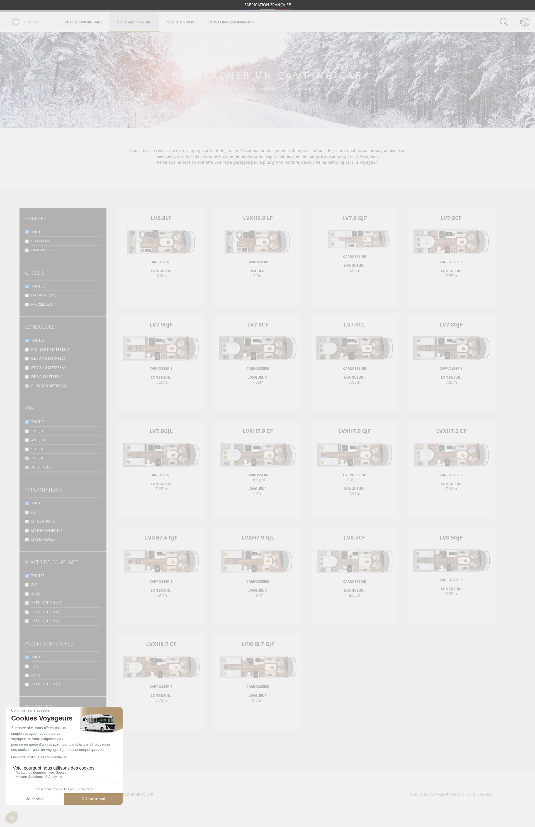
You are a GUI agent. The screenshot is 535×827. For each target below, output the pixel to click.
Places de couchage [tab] (51, 562)
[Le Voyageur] (29, 22)
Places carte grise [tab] (49, 643)
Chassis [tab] (35, 272)
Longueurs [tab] (40, 326)
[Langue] (524, 22)
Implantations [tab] (43, 489)
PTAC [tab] (31, 408)
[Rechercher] (504, 22)
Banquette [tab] (39, 706)
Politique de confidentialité (127, 794)
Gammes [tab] (35, 218)
